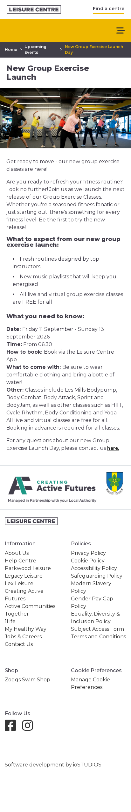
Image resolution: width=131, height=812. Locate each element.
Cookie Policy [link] (88, 561)
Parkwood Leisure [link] (28, 568)
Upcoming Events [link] (35, 49)
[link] (34, 9)
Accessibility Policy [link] (94, 568)
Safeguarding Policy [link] (96, 576)
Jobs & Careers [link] (23, 637)
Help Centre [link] (20, 561)
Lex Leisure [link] (19, 583)
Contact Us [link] (19, 644)
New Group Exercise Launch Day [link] (94, 49)
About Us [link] (17, 553)
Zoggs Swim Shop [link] (27, 680)
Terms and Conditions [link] (98, 637)
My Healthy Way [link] (25, 629)
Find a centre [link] (108, 8)
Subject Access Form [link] (97, 629)
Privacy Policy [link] (88, 553)
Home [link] (11, 49)
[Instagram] (30, 728)
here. (113, 448)
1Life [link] (10, 621)
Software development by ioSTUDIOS (53, 765)
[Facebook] (13, 728)
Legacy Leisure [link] (24, 576)
